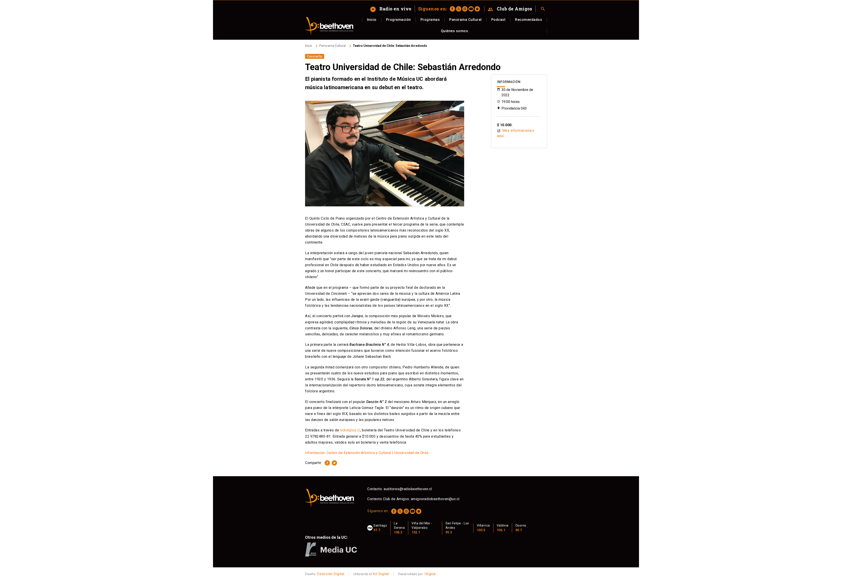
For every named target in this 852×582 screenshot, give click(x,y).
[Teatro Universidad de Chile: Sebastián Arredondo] (327, 463)
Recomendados (528, 20)
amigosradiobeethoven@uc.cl (435, 499)
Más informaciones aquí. (515, 133)
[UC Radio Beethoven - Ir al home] (329, 26)
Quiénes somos (454, 31)
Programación (398, 20)
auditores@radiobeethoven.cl (408, 489)
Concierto (314, 56)
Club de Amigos (510, 9)
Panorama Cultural (465, 20)
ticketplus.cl (350, 430)
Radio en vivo (391, 9)
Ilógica (430, 574)
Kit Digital (381, 574)
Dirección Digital (330, 574)
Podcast (498, 20)
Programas (430, 20)
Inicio (372, 20)
